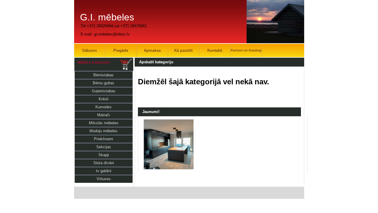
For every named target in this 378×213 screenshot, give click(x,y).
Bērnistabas (103, 75)
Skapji (103, 155)
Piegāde (120, 50)
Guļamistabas (103, 91)
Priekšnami (103, 139)
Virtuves (104, 179)
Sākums (89, 50)
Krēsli (103, 99)
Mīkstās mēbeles (103, 123)
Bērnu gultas (103, 83)
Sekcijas (103, 147)
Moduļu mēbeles (103, 131)
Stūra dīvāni (103, 163)
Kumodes (103, 107)
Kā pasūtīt (183, 50)
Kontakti (214, 50)
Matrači (103, 115)
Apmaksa (152, 50)
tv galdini (103, 171)
